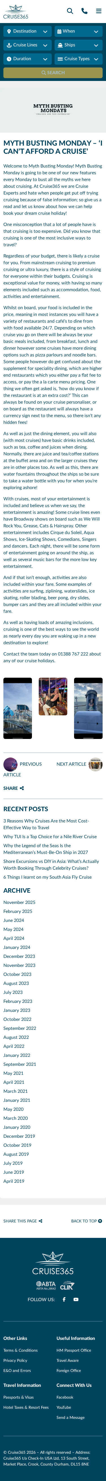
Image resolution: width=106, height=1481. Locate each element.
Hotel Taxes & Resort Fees (26, 1408)
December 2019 (19, 1136)
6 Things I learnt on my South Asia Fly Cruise (47, 877)
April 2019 (13, 1181)
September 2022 (19, 1028)
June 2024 (13, 920)
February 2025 (17, 911)
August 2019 (16, 1154)
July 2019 (13, 1163)
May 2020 (13, 1109)
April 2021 (13, 1082)
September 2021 (19, 1064)
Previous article (22, 769)
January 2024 (16, 947)
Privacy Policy (15, 1361)
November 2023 (19, 965)
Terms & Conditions (20, 1351)
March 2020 (15, 1118)
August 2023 (16, 983)
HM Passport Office (74, 1351)
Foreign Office (69, 1371)
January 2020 (16, 1127)
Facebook (65, 1397)
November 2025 (19, 902)
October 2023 (17, 974)
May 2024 (13, 929)
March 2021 (15, 1091)
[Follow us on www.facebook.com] (64, 1300)
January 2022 (16, 1055)
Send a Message (71, 1418)
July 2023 (13, 992)
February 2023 (17, 1001)
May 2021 (13, 1073)
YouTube (64, 1408)
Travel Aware (68, 1361)
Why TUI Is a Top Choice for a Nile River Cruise (50, 837)
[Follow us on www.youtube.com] (76, 1300)
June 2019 (13, 1172)
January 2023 (16, 1010)
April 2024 (13, 938)
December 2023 (19, 956)
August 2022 (16, 1037)
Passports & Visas (18, 1397)
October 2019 (17, 1145)
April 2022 (13, 1046)
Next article (71, 764)
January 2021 (16, 1100)
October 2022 (17, 1019)
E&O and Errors (17, 1371)
